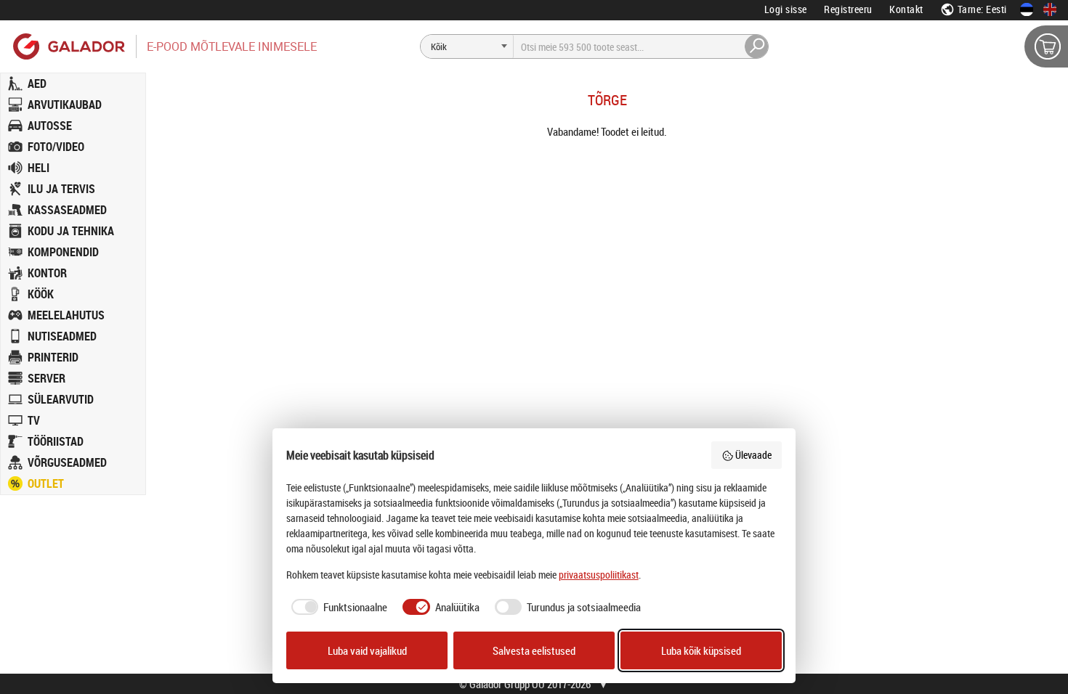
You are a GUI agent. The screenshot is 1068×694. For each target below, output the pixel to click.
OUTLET (46, 483)
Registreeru (848, 9)
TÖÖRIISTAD (56, 441)
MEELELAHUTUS (66, 315)
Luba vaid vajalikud (367, 650)
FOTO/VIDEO (56, 147)
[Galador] (68, 46)
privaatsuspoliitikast (599, 574)
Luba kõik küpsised (701, 650)
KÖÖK (41, 294)
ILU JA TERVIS (61, 189)
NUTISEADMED (62, 336)
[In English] (1049, 9)
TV (34, 420)
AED (37, 83)
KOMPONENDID (63, 252)
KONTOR (47, 273)
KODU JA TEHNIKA (71, 231)
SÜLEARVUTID (61, 399)
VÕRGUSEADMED (67, 462)
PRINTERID (53, 357)
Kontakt (906, 9)
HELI (38, 168)
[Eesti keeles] (1026, 9)
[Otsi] (757, 46)
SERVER (46, 378)
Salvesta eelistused (534, 650)
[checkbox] (337, 607)
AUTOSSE (50, 126)
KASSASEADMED (67, 210)
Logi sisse (785, 9)
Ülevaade (753, 455)
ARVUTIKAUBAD (65, 105)
